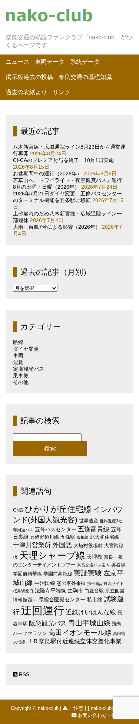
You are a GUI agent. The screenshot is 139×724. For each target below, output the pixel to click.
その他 (21, 382)
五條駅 (67, 537)
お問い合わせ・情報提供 (104, 715)
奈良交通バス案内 (93, 565)
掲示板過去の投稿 (29, 77)
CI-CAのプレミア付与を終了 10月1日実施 (63, 160)
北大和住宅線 (104, 537)
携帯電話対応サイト (105, 583)
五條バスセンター (55, 529)
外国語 (62, 545)
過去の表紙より (26, 92)
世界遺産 (88, 520)
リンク (61, 92)
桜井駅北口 (23, 591)
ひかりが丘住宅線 (58, 509)
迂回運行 (42, 610)
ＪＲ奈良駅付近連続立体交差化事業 (74, 641)
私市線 (94, 599)
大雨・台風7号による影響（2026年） (56, 227)
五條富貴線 (93, 529)
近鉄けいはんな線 (91, 612)
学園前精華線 (27, 573)
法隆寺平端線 (50, 591)
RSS (23, 674)
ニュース (17, 62)
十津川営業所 (32, 545)
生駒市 (75, 591)
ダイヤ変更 (26, 349)
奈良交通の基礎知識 (85, 77)
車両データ (49, 62)
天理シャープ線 (52, 556)
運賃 (18, 362)
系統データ (85, 62)
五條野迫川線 (44, 537)
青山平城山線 (89, 623)
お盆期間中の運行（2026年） (47, 173)
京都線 (82, 537)
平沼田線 (44, 583)
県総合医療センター (62, 599)
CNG (18, 510)
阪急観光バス (48, 623)
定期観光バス (28, 369)
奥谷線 (118, 565)
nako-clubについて (110, 708)
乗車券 (21, 375)
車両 (18, 355)
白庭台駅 (94, 591)
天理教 (94, 557)
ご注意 (76, 708)
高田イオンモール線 (80, 633)
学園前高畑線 (57, 573)
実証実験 (88, 573)
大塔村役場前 (88, 545)
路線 (18, 342)
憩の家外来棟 (71, 583)
